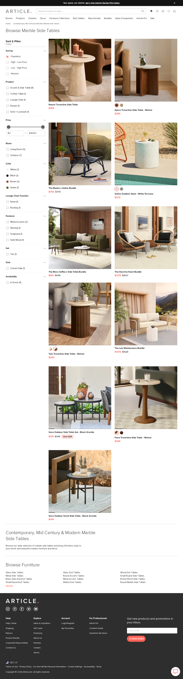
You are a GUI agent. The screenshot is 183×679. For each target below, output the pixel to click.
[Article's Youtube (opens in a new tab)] (36, 609)
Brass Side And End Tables (19, 579)
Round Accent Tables (73, 576)
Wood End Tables (129, 572)
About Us (38, 638)
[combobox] (151, 11)
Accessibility (89, 667)
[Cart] (174, 11)
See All (9, 586)
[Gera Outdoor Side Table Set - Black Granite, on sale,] (80, 397)
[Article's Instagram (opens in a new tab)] (8, 609)
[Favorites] (169, 11)
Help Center (11, 623)
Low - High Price (19, 68)
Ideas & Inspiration (42, 623)
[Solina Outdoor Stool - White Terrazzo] (146, 154)
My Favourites (67, 628)
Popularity (16, 56)
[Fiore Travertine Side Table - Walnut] (146, 397)
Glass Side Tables (14, 572)
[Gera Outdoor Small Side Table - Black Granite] (80, 481)
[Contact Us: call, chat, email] (157, 11)
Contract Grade (96, 628)
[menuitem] (9, 18)
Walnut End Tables (72, 582)
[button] (157, 11)
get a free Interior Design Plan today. (103, 3)
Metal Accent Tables (73, 579)
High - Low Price (19, 62)
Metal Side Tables (14, 576)
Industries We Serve (98, 633)
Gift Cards (38, 628)
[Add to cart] (108, 106)
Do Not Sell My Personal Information (49, 667)
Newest (15, 73)
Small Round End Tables (17, 582)
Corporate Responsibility (17, 643)
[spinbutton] (15, 133)
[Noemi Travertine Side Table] (80, 70)
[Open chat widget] (175, 671)
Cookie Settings (75, 667)
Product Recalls (13, 638)
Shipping (10, 628)
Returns (9, 633)
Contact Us (11, 648)
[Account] (163, 11)
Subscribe (136, 639)
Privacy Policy (25, 667)
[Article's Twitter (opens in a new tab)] (29, 609)
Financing (38, 633)
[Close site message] (174, 3)
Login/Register (67, 623)
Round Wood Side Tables (132, 579)
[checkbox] (26, 88)
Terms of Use (12, 667)
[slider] (8, 127)
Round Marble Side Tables (133, 582)
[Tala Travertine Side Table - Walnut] (80, 314)
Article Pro (93, 623)
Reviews (37, 643)
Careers (37, 648)
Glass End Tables (71, 572)
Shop (99, 667)
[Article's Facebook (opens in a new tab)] (22, 609)
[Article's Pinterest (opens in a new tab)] (15, 609)
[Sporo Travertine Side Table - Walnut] (146, 70)
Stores (36, 653)
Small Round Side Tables (132, 576)
